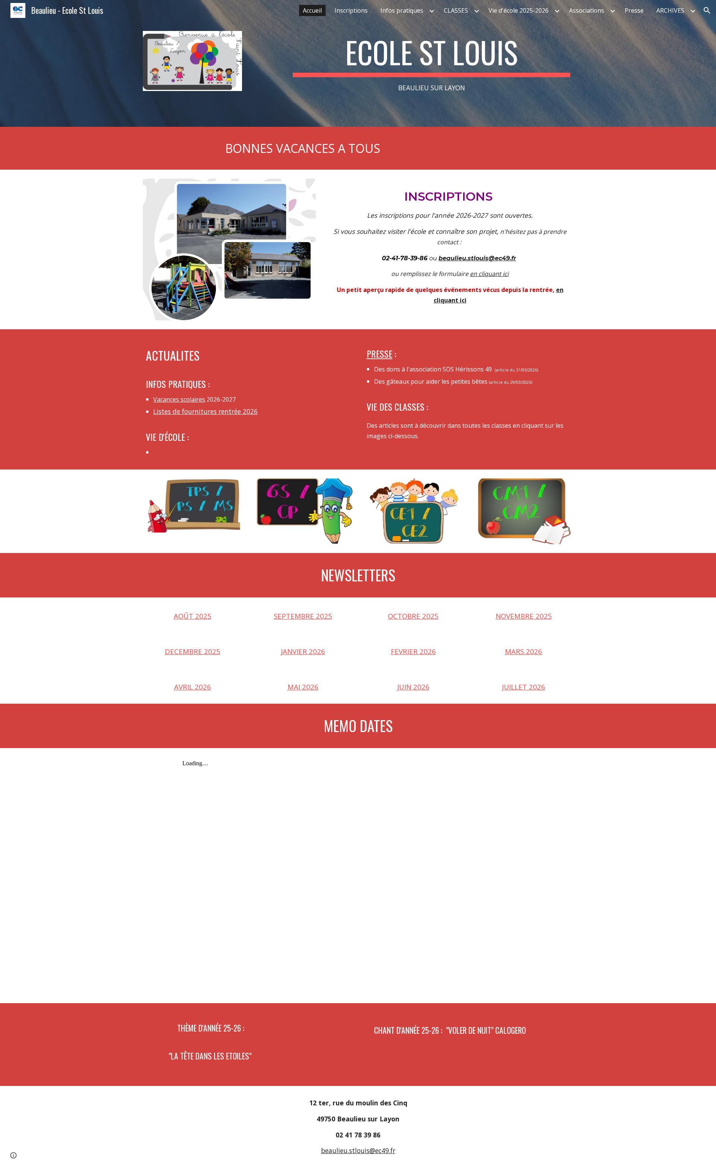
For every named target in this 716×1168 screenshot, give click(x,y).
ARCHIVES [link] (670, 10)
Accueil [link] (312, 10)
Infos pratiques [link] (401, 10)
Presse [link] (634, 10)
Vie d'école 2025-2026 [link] (519, 10)
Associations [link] (586, 10)
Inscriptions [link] (351, 10)
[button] (707, 10)
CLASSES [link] (456, 10)
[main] (431, 63)
